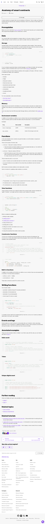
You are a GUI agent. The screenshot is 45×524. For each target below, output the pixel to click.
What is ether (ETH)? (5, 466)
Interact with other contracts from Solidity (12, 425)
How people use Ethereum (6, 484)
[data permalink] (1, 36)
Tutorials (31, 464)
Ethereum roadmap (19, 495)
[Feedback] (42, 522)
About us (7, 518)
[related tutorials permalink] (1, 416)
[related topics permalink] (1, 407)
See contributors (13, 433)
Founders (31, 481)
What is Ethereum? (5, 464)
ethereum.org (5, 456)
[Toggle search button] (37, 2)
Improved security (19, 497)
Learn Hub (3, 462)
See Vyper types (7, 98)
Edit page (11, 13)
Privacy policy (31, 518)
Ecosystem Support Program (7, 509)
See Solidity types (7, 100)
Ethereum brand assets (14, 518)
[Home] (1, 2)
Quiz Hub (3, 482)
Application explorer (19, 468)
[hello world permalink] (1, 338)
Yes (5, 447)
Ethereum (29, 68)
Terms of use (37, 518)
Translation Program (5, 501)
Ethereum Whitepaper (20, 493)
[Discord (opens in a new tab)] (27, 516)
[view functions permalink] (1, 188)
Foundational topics (33, 475)
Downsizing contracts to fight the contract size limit (13, 418)
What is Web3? (4, 470)
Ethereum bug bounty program (7, 503)
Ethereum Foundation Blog (7, 507)
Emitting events (6, 218)
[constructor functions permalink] (1, 234)
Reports (17, 507)
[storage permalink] (1, 43)
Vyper (5, 402)
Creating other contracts (8, 220)
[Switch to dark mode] (39, 2)
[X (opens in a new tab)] (24, 516)
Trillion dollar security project (21, 509)
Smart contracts (6, 409)
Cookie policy (19, 520)
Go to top (40, 453)
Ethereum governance (20, 505)
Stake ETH (18, 482)
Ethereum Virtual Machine (8, 411)
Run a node (4, 477)
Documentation (32, 466)
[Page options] (7, 13)
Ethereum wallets (5, 468)
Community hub (4, 493)
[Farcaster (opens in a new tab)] (21, 516)
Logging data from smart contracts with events (12, 421)
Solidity (5, 400)
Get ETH (17, 466)
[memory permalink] (1, 103)
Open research (18, 501)
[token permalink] (1, 356)
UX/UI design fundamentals (35, 477)
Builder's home (32, 462)
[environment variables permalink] (1, 116)
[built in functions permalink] (1, 270)
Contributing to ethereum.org (7, 499)
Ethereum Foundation (5, 505)
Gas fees (3, 475)
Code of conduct (22, 518)
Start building (32, 468)
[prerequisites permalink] (1, 27)
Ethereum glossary (5, 486)
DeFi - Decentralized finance (21, 475)
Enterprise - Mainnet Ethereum (36, 479)
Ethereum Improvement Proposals (22, 503)
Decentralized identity (20, 480)
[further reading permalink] (1, 395)
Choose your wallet (19, 464)
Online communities (5, 495)
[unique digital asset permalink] (1, 375)
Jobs (27, 518)
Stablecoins (18, 470)
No (11, 447)
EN (43, 2)
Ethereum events (5, 497)
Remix (9, 334)
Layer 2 (17, 484)
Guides (17, 462)
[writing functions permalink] (1, 285)
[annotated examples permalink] (1, 330)
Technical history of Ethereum (21, 499)
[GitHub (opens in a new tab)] (18, 516)
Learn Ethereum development (35, 470)
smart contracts (17, 30)
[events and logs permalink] (1, 320)
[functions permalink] (1, 136)
